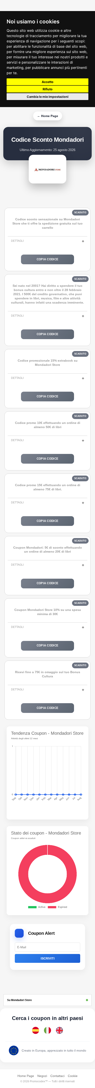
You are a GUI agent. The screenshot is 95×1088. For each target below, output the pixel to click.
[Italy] (47, 1030)
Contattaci (57, 1076)
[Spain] (35, 1030)
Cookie (73, 1076)
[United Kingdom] (59, 1030)
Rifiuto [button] (48, 89)
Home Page (25, 1076)
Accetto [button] (47, 82)
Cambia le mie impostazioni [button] (47, 96)
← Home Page (47, 116)
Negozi (42, 1076)
